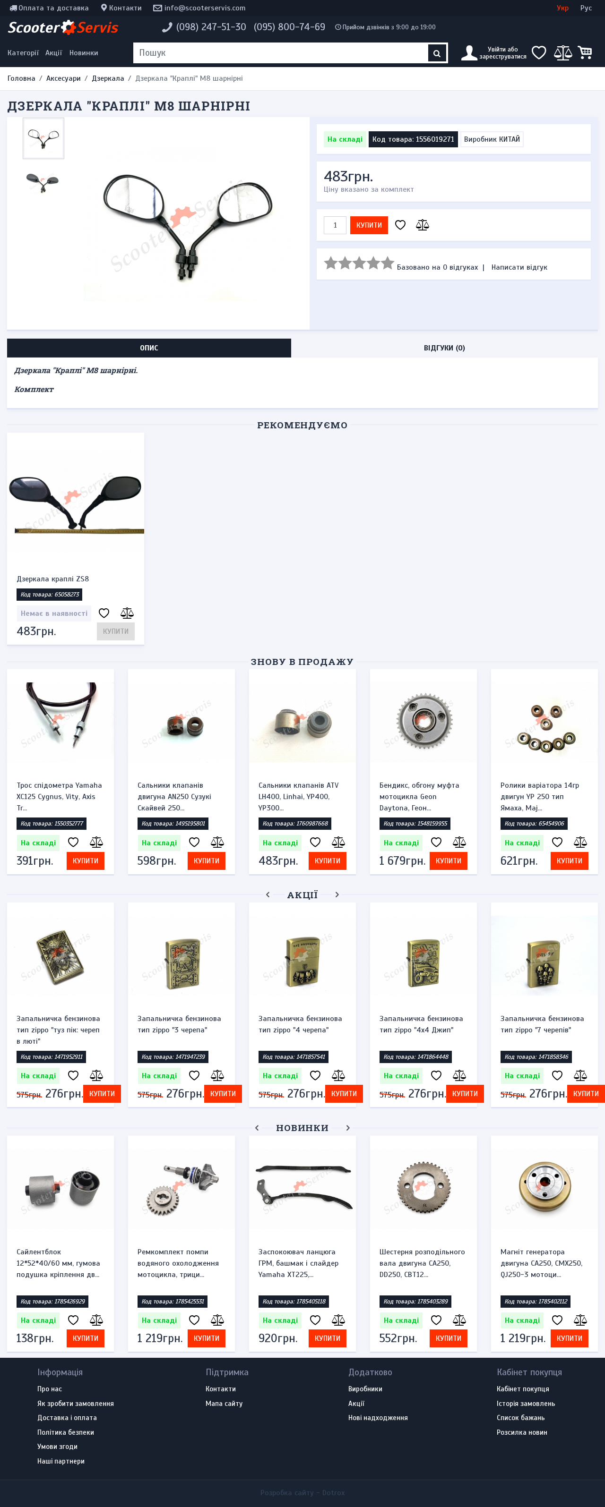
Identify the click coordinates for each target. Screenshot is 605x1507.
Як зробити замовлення (75, 1404)
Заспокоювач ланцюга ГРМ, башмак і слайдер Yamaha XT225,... (298, 1263)
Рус (586, 8)
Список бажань (521, 1418)
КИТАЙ (509, 139)
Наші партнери (61, 1461)
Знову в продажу (302, 661)
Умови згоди (57, 1447)
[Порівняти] (421, 225)
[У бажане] (400, 225)
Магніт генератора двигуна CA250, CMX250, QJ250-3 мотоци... (541, 1263)
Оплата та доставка (53, 8)
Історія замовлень (526, 1404)
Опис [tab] (149, 348)
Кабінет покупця (523, 1389)
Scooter (62, 27)
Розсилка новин (522, 1433)
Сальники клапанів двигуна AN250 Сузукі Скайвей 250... (174, 797)
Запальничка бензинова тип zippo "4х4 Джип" (421, 1024)
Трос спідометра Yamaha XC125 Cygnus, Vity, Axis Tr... (59, 797)
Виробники (365, 1389)
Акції (53, 53)
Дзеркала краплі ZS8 (53, 579)
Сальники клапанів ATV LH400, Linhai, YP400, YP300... (298, 797)
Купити (369, 225)
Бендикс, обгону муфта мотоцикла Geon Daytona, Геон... (419, 797)
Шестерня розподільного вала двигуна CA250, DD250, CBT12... (422, 1263)
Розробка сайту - (302, 1493)
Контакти (125, 8)
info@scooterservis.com (205, 8)
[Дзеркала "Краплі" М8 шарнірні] (187, 223)
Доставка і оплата (67, 1418)
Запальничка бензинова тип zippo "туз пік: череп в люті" (58, 1030)
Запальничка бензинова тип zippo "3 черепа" (179, 1024)
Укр (563, 8)
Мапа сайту (224, 1404)
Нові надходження (378, 1418)
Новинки (83, 53)
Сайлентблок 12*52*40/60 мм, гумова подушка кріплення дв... (58, 1263)
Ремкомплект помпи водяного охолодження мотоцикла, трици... (178, 1263)
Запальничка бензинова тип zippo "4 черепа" (300, 1024)
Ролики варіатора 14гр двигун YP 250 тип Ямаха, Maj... (540, 797)
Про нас (49, 1389)
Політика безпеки (65, 1433)
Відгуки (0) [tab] (444, 348)
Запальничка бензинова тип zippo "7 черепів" (542, 1024)
